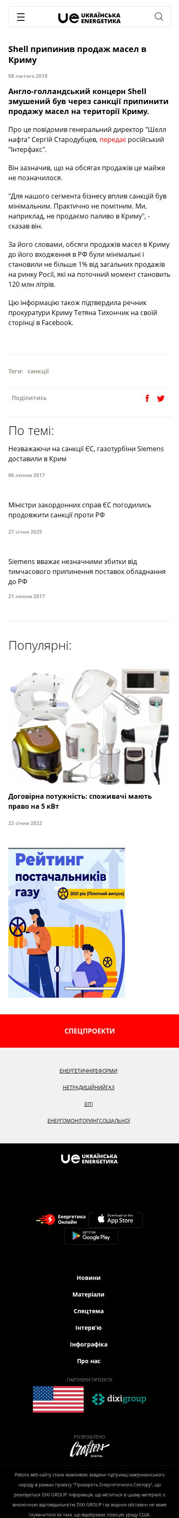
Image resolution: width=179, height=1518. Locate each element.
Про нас (88, 1361)
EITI (89, 1104)
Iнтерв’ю (88, 1328)
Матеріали (88, 1294)
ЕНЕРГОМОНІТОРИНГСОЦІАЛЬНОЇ (88, 1120)
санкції (38, 371)
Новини (89, 1278)
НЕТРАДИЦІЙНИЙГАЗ (88, 1087)
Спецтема (89, 1311)
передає (112, 139)
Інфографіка (88, 1344)
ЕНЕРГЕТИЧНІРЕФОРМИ (88, 1070)
